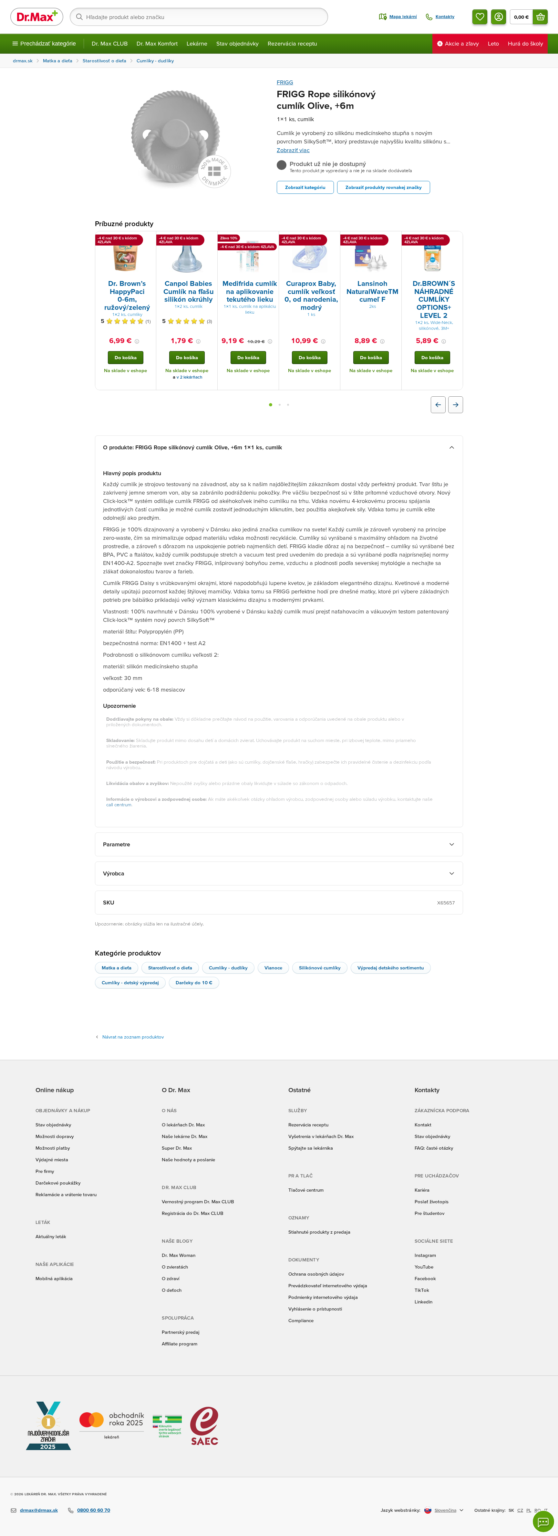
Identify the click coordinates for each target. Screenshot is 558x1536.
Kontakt (423, 1124)
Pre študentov (429, 1213)
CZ (520, 1510)
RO (537, 1510)
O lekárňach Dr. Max (183, 1124)
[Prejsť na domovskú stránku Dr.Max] (36, 17)
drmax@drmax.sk (39, 1510)
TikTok (422, 1290)
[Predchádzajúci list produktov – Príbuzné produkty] (438, 404)
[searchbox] (199, 17)
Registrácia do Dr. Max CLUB (192, 1213)
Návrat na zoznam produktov (133, 1037)
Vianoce (273, 967)
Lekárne (197, 43)
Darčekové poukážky (58, 1183)
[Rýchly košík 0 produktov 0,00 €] (540, 16)
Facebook (425, 1278)
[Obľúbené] (479, 16)
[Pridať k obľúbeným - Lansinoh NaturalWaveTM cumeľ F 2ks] (394, 239)
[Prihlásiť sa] (498, 16)
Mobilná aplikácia (54, 1278)
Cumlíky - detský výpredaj (130, 982)
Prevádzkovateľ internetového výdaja (327, 1285)
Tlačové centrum (306, 1190)
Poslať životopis (432, 1201)
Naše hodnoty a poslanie (188, 1159)
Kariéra (422, 1190)
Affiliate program (179, 1343)
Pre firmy (45, 1171)
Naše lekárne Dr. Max (184, 1136)
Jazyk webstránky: (400, 1510)
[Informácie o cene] (137, 341)
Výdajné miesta (52, 1159)
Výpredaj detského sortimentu (390, 967)
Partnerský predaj (181, 1332)
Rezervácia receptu (292, 43)
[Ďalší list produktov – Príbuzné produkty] (455, 404)
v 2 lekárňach (189, 377)
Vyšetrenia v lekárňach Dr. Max (321, 1136)
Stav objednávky (237, 43)
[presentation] (126, 255)
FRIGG (285, 82)
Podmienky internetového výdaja (323, 1297)
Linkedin (423, 1301)
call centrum (118, 804)
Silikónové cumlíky (320, 967)
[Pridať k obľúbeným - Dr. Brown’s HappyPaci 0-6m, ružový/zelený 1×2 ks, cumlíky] (149, 239)
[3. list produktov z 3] (288, 405)
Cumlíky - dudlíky (228, 967)
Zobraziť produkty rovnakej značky (384, 187)
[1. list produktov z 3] (270, 405)
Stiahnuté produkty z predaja (319, 1232)
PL (528, 1510)
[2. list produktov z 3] (279, 405)
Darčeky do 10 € (194, 982)
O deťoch (171, 1290)
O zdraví (170, 1278)
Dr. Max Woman (178, 1255)
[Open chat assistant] (543, 1521)
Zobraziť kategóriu (305, 187)
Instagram (425, 1255)
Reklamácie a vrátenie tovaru (66, 1194)
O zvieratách (175, 1267)
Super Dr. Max (177, 1148)
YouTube (424, 1267)
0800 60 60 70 (93, 1510)
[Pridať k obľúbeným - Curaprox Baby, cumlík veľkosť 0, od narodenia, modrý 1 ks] (333, 239)
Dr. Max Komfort (157, 43)
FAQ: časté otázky (434, 1148)
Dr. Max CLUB (110, 43)
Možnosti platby (53, 1148)
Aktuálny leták (51, 1236)
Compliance (301, 1320)
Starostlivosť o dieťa (170, 967)
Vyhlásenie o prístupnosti (315, 1308)
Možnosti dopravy (55, 1136)
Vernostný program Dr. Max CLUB (198, 1201)
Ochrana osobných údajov (316, 1274)
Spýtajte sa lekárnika (310, 1148)
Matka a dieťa (116, 967)
